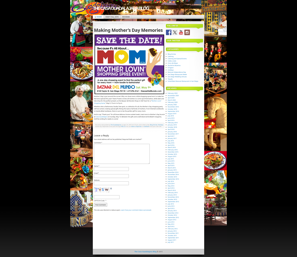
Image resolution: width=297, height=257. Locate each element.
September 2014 (173, 179)
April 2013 (171, 208)
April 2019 (171, 120)
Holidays (160, 125)
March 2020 (172, 100)
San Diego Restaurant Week (177, 74)
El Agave (170, 68)
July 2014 (171, 181)
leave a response (136, 126)
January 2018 (172, 132)
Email (96, 173)
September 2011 (173, 238)
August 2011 (172, 240)
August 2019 (172, 114)
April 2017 (171, 136)
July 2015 (171, 159)
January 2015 (172, 170)
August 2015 (172, 156)
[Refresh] (111, 189)
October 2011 (172, 235)
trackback (146, 126)
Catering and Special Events (177, 59)
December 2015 (173, 152)
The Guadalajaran (116, 125)
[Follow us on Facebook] (168, 32)
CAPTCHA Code (99, 201)
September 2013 (173, 202)
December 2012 (173, 213)
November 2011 (173, 233)
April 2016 (171, 145)
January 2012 (172, 231)
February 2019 (173, 123)
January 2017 (172, 138)
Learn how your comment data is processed (136, 210)
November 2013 (173, 197)
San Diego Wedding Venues (177, 77)
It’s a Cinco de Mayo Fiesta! (155, 23)
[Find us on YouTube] (181, 32)
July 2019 (171, 116)
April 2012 (171, 226)
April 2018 (171, 129)
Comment (98, 143)
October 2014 (172, 177)
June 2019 (171, 118)
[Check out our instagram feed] (187, 32)
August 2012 (172, 220)
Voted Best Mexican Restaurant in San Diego (183, 81)
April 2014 (171, 188)
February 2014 (173, 192)
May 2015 (171, 163)
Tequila (170, 79)
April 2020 (171, 98)
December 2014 (173, 172)
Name (96, 166)
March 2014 (172, 190)
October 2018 (172, 127)
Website (97, 180)
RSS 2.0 (123, 126)
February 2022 (173, 93)
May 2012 (171, 224)
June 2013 (171, 206)
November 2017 (173, 134)
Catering (171, 56)
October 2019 (172, 109)
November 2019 (173, 107)
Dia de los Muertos (174, 65)
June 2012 (171, 222)
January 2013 (172, 211)
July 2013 (171, 204)
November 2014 (173, 174)
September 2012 (173, 217)
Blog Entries (153, 125)
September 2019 (173, 111)
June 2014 (171, 183)
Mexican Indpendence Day (177, 72)
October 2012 (172, 215)
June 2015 (171, 161)
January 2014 (172, 195)
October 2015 (172, 154)
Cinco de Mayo (173, 63)
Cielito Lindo (172, 61)
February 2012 (173, 229)
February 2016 (173, 150)
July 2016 (171, 141)
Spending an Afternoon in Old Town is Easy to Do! (108, 25)
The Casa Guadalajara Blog (121, 8)
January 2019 (172, 125)
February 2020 (173, 102)
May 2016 (171, 143)
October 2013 (172, 199)
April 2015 (171, 165)
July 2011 (171, 242)
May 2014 (171, 186)
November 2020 (173, 95)
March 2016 (172, 147)
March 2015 (172, 168)
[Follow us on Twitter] (175, 32)
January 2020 (172, 104)
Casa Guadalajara (102, 117)
